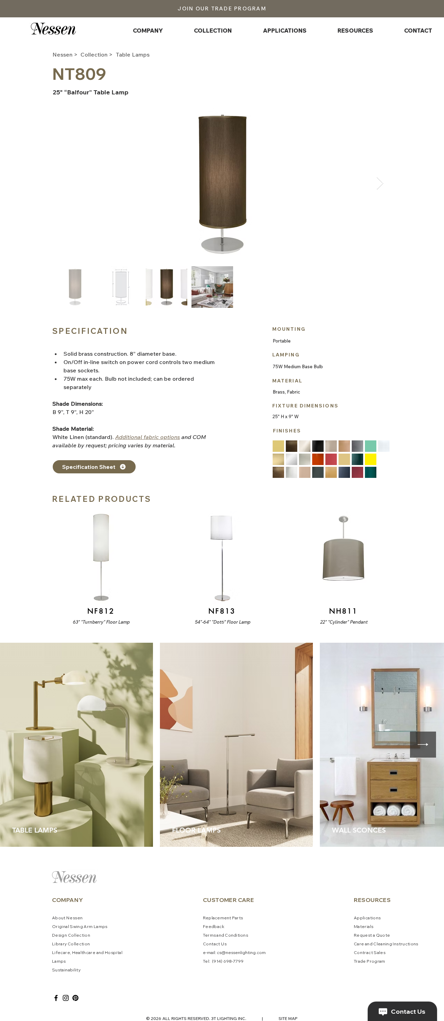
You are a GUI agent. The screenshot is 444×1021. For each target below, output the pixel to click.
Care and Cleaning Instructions (386, 943)
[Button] (100, 568)
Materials (363, 926)
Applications (367, 917)
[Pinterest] (75, 998)
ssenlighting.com (248, 952)
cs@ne (224, 952)
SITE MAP (288, 1018)
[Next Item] (380, 183)
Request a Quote (372, 935)
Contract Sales (369, 952)
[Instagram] (66, 998)
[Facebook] (56, 998)
